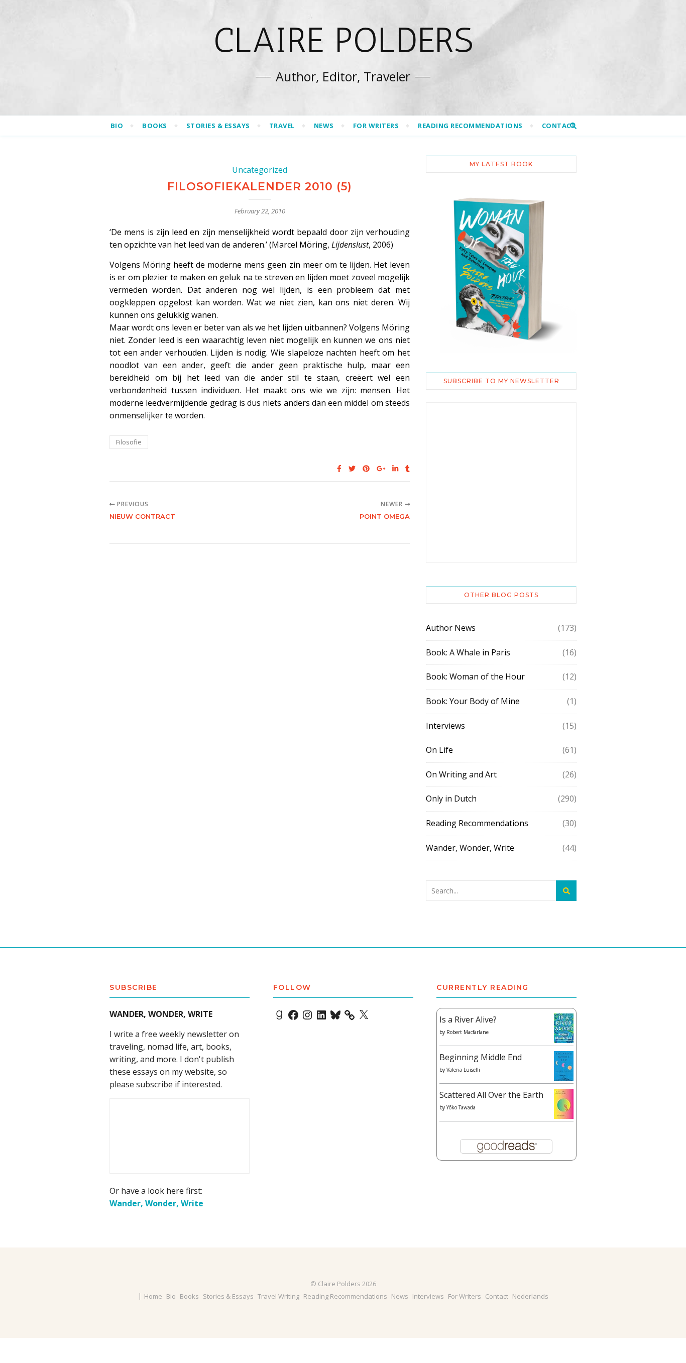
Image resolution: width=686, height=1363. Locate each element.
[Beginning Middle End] (564, 1066)
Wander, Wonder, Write (470, 847)
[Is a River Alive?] (564, 1028)
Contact (559, 125)
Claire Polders (343, 40)
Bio (117, 125)
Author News (451, 627)
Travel (282, 125)
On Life (439, 749)
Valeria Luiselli (463, 1069)
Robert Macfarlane (467, 1032)
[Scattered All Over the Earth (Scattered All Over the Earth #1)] (564, 1104)
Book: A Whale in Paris (468, 652)
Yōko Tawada (461, 1107)
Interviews (445, 725)
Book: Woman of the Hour (475, 676)
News (324, 125)
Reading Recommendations (470, 125)
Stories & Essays (218, 125)
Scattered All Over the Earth (491, 1094)
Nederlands (530, 1296)
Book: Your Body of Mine (473, 701)
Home (153, 1296)
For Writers (376, 125)
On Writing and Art (461, 774)
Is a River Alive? (468, 1019)
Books (154, 125)
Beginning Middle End (480, 1057)
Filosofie (129, 441)
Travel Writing (278, 1296)
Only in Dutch (451, 798)
